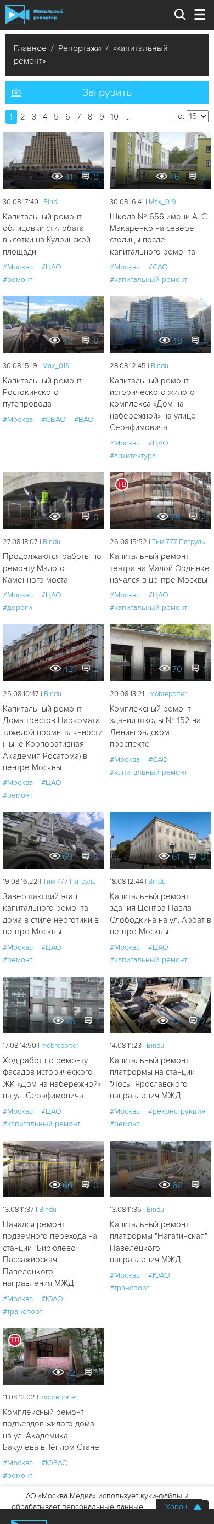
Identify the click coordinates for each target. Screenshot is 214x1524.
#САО (158, 267)
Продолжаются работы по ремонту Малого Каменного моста (52, 568)
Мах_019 (162, 201)
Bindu (52, 201)
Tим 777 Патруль (178, 542)
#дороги (17, 607)
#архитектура (133, 455)
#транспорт (22, 1311)
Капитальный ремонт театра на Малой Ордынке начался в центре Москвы (160, 568)
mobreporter (168, 694)
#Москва (18, 267)
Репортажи (80, 48)
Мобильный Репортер (34, 14)
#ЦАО (51, 267)
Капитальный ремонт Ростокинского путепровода (42, 392)
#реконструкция (177, 1111)
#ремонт (17, 279)
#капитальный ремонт (148, 279)
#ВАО (84, 419)
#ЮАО (52, 1298)
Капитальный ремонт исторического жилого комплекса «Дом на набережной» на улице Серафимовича (153, 404)
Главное (30, 48)
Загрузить (107, 92)
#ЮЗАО (54, 1462)
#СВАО (53, 419)
